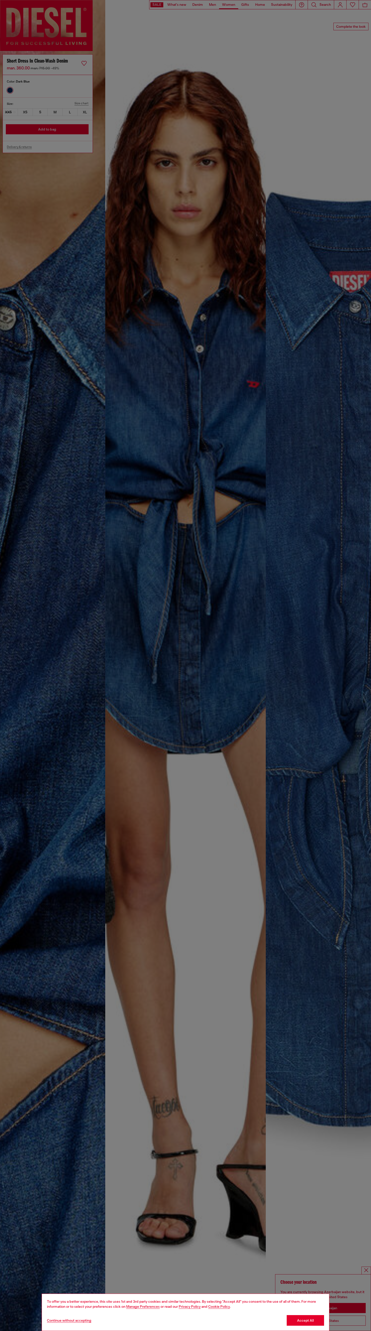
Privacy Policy (190, 1306)
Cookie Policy (219, 1306)
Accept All (305, 1320)
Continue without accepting (69, 1320)
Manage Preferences (143, 1306)
